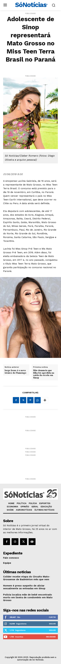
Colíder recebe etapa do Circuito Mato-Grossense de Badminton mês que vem (26, 578)
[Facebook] (16, 400)
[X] (23, 400)
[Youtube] (32, 541)
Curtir (52, 617)
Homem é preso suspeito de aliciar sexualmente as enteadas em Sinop (24, 587)
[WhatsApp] (37, 400)
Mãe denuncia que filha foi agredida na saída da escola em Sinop (43, 374)
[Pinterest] (30, 400)
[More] (45, 400)
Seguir (52, 623)
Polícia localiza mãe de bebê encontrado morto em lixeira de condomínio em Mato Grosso (28, 597)
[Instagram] (15, 541)
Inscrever (51, 637)
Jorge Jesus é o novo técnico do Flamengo (15, 371)
